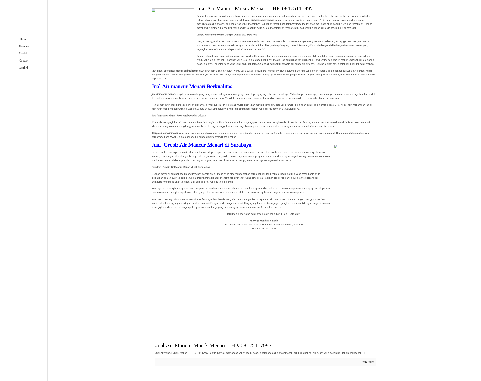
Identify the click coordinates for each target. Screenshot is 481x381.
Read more (368, 361)
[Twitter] (24, 369)
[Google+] (18, 369)
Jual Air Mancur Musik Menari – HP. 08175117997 (213, 345)
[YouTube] (29, 369)
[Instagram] (35, 369)
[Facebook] (12, 369)
